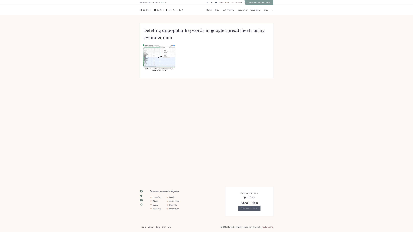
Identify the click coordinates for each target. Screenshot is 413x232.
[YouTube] (216, 2)
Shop (266, 10)
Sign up (163, 2)
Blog (232, 2)
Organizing (255, 10)
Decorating (242, 10)
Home (221, 2)
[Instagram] (207, 2)
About (227, 2)
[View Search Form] (272, 10)
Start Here (238, 2)
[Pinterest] (211, 2)
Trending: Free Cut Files (259, 2)
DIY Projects (228, 10)
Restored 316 (267, 227)
